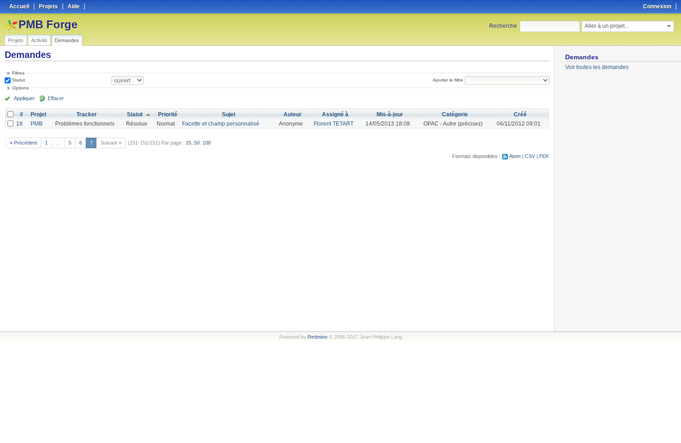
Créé (520, 114)
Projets (16, 40)
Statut (18, 79)
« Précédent (23, 143)
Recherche (503, 26)
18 (19, 123)
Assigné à (335, 114)
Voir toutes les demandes (597, 67)
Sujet (228, 114)
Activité (39, 40)
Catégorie (455, 114)
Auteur (293, 114)
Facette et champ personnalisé (220, 123)
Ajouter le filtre (448, 79)
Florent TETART (333, 123)
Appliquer (24, 98)
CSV (530, 156)
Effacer (56, 98)
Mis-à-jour (390, 114)
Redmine (318, 337)
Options (20, 87)
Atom (515, 156)
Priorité (167, 114)
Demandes (67, 40)
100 (206, 143)
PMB (37, 123)
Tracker (86, 114)
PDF (544, 156)
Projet (38, 114)
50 (197, 143)
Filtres (18, 73)
